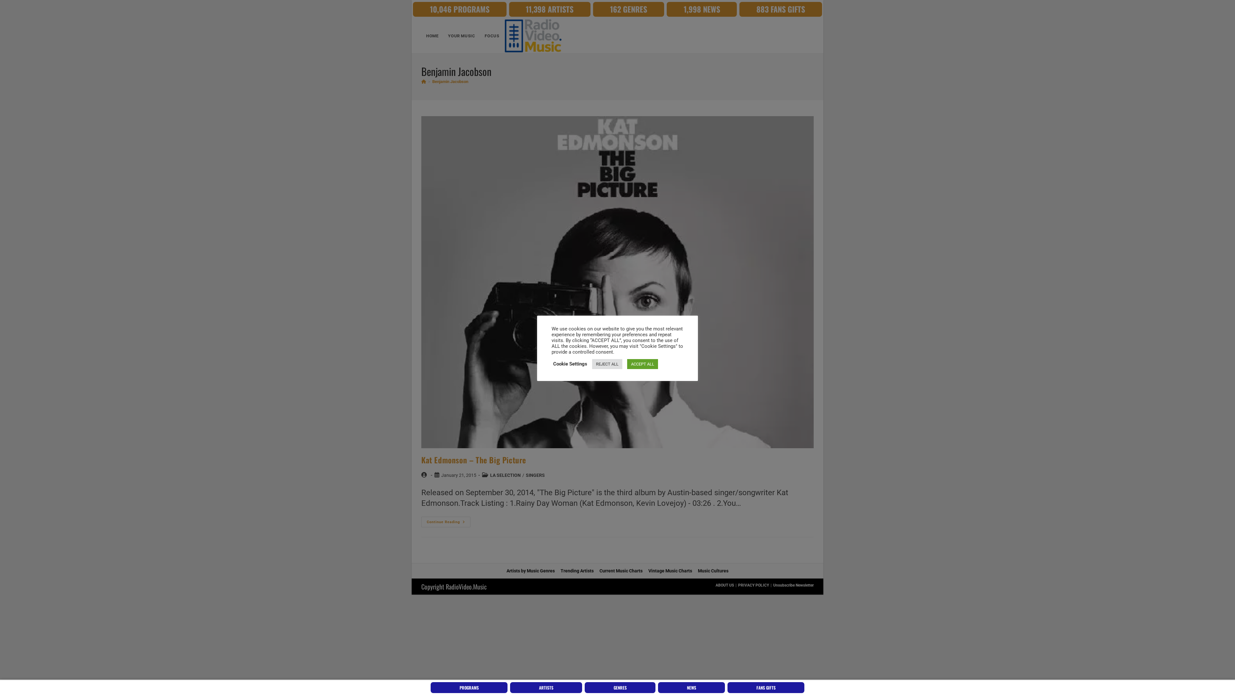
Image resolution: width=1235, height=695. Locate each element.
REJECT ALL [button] (607, 364)
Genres (620, 687)
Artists (546, 687)
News (691, 687)
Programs (469, 687)
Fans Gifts (766, 687)
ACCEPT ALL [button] (642, 364)
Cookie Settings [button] (570, 364)
